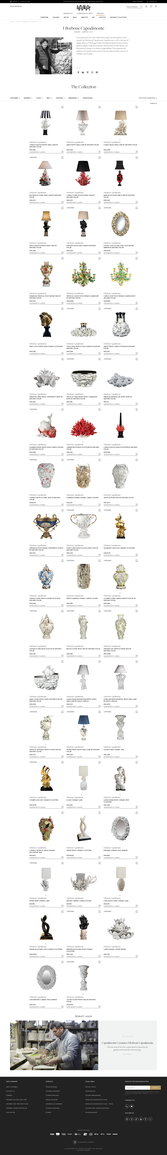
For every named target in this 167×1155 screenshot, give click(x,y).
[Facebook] (78, 72)
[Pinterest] (87, 72)
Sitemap (48, 1112)
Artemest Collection (118, 17)
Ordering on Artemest (54, 1104)
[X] (92, 72)
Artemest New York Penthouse (17, 1104)
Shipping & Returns (53, 1108)
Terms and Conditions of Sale (96, 1100)
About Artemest (138, 1)
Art (93, 17)
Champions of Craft (85, 13)
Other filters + (88, 98)
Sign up (155, 1088)
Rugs (75, 17)
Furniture (44, 17)
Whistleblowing (91, 1112)
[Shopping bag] (156, 6)
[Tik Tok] (136, 1119)
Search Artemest (132, 7)
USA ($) (15, 1)
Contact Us (153, 1)
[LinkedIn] (141, 1119)
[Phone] (127, 1106)
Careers (9, 1095)
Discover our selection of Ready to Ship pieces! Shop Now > (83, 1)
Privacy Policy (90, 1087)
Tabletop (84, 17)
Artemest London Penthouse (16, 1108)
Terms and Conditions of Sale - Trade (99, 1104)
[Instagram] (127, 1119)
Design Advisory (52, 1100)
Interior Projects (52, 1095)
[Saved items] (151, 6)
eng (25, 1)
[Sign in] (146, 6)
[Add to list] (62, 107)
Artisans (100, 13)
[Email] (97, 72)
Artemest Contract (53, 1091)
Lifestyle (102, 17)
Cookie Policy (90, 1091)
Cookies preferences (93, 1095)
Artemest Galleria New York (16, 1100)
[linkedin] (83, 72)
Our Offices (10, 1112)
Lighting (56, 17)
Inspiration (67, 13)
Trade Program (15, 6)
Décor (66, 17)
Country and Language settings (97, 1108)
